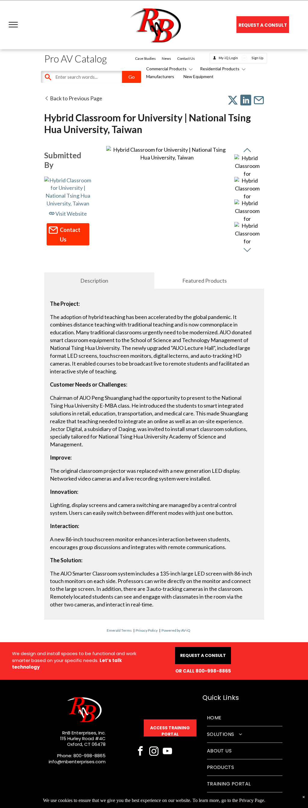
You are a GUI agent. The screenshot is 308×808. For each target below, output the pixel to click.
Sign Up (257, 58)
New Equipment (198, 76)
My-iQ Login (228, 58)
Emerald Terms (119, 630)
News (166, 58)
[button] (13, 24)
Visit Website (70, 213)
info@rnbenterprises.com (77, 761)
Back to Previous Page (75, 98)
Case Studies (145, 58)
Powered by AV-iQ (176, 630)
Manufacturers (160, 76)
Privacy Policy (147, 630)
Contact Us (186, 58)
